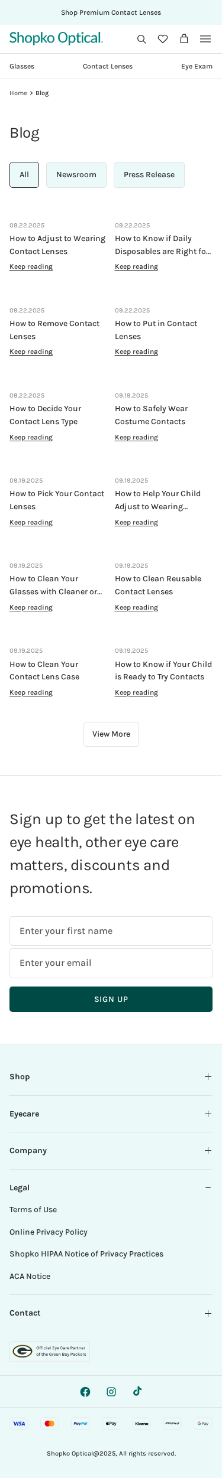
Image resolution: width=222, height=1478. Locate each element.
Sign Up (111, 999)
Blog (42, 93)
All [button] (24, 175)
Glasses (21, 66)
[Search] (141, 39)
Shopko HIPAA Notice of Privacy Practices (86, 1254)
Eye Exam (197, 66)
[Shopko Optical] (56, 38)
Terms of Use (33, 1209)
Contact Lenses (108, 66)
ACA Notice (29, 1276)
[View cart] (184, 39)
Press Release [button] (149, 175)
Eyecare (24, 1114)
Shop (19, 1077)
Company (28, 1150)
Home (18, 93)
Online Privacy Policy (48, 1232)
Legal (19, 1188)
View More (111, 734)
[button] (141, 39)
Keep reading (31, 266)
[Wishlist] (163, 39)
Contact (25, 1313)
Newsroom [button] (76, 175)
